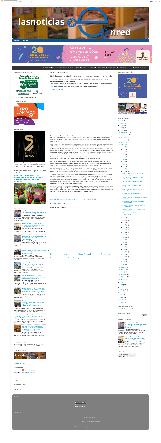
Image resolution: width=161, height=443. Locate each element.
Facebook (25, 40)
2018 (121, 289)
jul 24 (124, 164)
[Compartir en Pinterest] (95, 199)
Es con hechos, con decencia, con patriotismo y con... (132, 186)
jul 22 (124, 169)
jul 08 (124, 247)
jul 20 (124, 217)
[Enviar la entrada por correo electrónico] (84, 199)
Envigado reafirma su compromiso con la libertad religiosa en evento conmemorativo (34, 237)
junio (122, 267)
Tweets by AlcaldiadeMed (125, 308)
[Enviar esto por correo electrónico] (88, 199)
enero (123, 279)
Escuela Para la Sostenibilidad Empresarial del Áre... (131, 194)
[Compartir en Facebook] (93, 199)
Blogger (86, 426)
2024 (121, 125)
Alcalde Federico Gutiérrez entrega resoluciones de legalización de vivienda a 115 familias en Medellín (33, 225)
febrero (123, 277)
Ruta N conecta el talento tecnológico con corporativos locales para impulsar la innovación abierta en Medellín (34, 212)
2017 (121, 292)
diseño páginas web (80, 406)
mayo (123, 269)
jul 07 (124, 249)
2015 (121, 297)
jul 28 (124, 154)
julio (122, 144)
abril (122, 272)
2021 (121, 282)
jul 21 (124, 171)
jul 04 (124, 256)
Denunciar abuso (20, 363)
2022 (121, 130)
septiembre (124, 140)
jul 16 (124, 227)
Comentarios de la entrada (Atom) (69, 258)
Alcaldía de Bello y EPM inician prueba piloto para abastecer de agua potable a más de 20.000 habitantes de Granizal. (33, 290)
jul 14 (124, 232)
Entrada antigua (107, 254)
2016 (121, 294)
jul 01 (124, 264)
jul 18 (124, 222)
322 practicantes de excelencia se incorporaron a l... (132, 182)
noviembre (124, 135)
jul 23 (124, 166)
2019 (121, 287)
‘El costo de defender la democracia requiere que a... (133, 213)
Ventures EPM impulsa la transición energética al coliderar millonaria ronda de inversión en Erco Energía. (33, 277)
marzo (123, 274)
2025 (121, 123)
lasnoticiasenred (29, 370)
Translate (131, 356)
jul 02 (124, 261)
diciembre (124, 132)
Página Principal (84, 254)
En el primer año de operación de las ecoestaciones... (133, 190)
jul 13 (124, 234)
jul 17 (124, 225)
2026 (121, 120)
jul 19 (124, 220)
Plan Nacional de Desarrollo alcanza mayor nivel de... (133, 201)
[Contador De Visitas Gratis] (80, 403)
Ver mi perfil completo (28, 372)
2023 (121, 128)
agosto (123, 142)
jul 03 (124, 259)
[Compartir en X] (91, 199)
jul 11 (124, 239)
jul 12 (124, 237)
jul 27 (124, 156)
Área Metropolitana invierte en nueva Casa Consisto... (133, 178)
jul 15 (124, 230)
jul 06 (124, 252)
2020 (121, 285)
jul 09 (124, 244)
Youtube (16, 40)
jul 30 (124, 149)
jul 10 (124, 242)
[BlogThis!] (90, 199)
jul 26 (124, 159)
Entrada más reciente (58, 254)
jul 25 (124, 161)
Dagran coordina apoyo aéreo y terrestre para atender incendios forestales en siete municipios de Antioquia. (34, 264)
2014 (121, 299)
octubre (123, 137)
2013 (121, 302)
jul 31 (124, 147)
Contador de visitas (80, 405)
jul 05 (124, 254)
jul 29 (124, 152)
